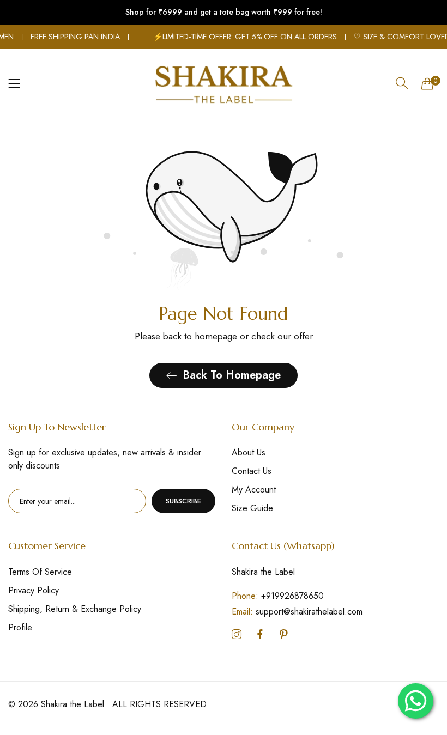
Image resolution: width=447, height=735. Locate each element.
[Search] (402, 83)
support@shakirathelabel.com (297, 611)
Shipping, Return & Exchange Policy (74, 609)
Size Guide (252, 508)
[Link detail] (236, 634)
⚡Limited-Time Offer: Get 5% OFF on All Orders (241, 36)
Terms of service (40, 572)
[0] (427, 83)
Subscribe (183, 501)
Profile (20, 627)
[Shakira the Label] (223, 83)
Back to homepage (232, 375)
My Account (254, 489)
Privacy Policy (33, 590)
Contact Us (251, 471)
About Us (248, 452)
